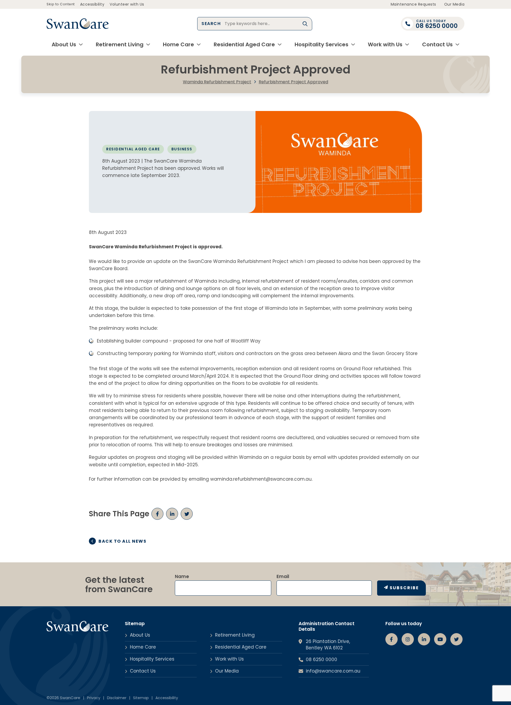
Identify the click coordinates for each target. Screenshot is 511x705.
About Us (64, 44)
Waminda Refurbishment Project (217, 82)
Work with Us (385, 44)
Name (182, 576)
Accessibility (92, 4)
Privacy (93, 697)
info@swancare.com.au (333, 671)
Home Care (178, 44)
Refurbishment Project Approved (293, 82)
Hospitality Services (321, 44)
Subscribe (404, 588)
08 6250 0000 (321, 660)
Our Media (454, 4)
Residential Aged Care (244, 44)
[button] (305, 23)
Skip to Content (61, 4)
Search (211, 23)
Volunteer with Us (127, 4)
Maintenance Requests (413, 4)
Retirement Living (119, 44)
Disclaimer (116, 697)
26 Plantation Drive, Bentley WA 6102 (328, 644)
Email (283, 576)
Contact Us (437, 44)
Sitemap (141, 697)
